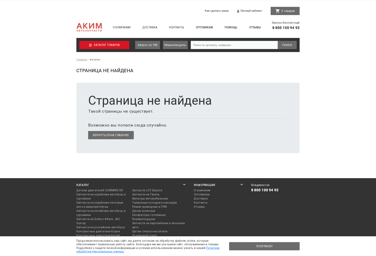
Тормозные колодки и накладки (154, 202)
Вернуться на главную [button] (111, 135)
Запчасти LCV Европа (147, 190)
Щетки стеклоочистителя (150, 231)
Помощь (231, 27)
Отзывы (255, 27)
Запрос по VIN (148, 45)
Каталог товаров (107, 45)
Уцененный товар (144, 235)
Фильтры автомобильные (150, 198)
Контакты (176, 27)
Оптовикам (204, 27)
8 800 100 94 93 (286, 28)
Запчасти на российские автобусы (100, 227)
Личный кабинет (251, 10)
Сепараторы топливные (149, 214)
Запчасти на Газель (146, 194)
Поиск (287, 45)
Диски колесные (143, 210)
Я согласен (264, 246)
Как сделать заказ (217, 10)
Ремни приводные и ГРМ (149, 206)
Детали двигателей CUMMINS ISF (99, 190)
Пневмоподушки (143, 219)
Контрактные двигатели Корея (98, 231)
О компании (121, 27)
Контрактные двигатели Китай (98, 235)
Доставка (149, 27)
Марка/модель (175, 45)
